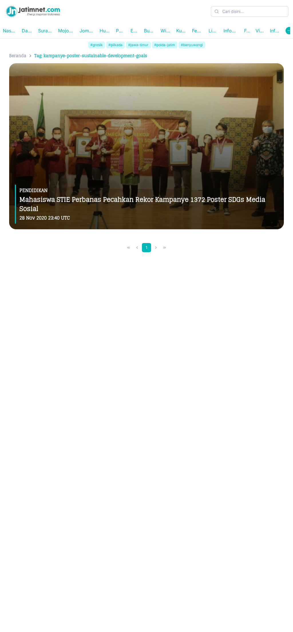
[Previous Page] (137, 247)
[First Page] (128, 247)
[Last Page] (164, 247)
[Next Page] (156, 247)
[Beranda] (33, 11)
